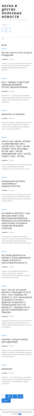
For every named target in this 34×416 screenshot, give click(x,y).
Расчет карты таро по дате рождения (17, 54)
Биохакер (7, 369)
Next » (6, 401)
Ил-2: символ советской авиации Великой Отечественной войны (15, 85)
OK (19, 414)
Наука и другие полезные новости (12, 11)
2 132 (20, 396)
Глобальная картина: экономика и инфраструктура (14, 184)
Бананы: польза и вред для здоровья (15, 340)
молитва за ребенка (13, 114)
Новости (4, 49)
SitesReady (4, 59)
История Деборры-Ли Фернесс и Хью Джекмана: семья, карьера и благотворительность (16, 259)
